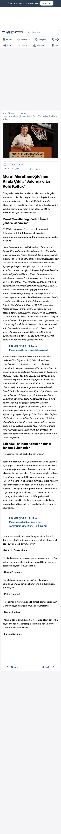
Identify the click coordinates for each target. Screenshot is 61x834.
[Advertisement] (30, 78)
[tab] (7, 39)
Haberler (22, 113)
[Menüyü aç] (3, 32)
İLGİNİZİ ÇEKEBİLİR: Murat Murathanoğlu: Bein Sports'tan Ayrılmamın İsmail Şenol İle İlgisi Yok (28, 522)
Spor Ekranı (8, 113)
